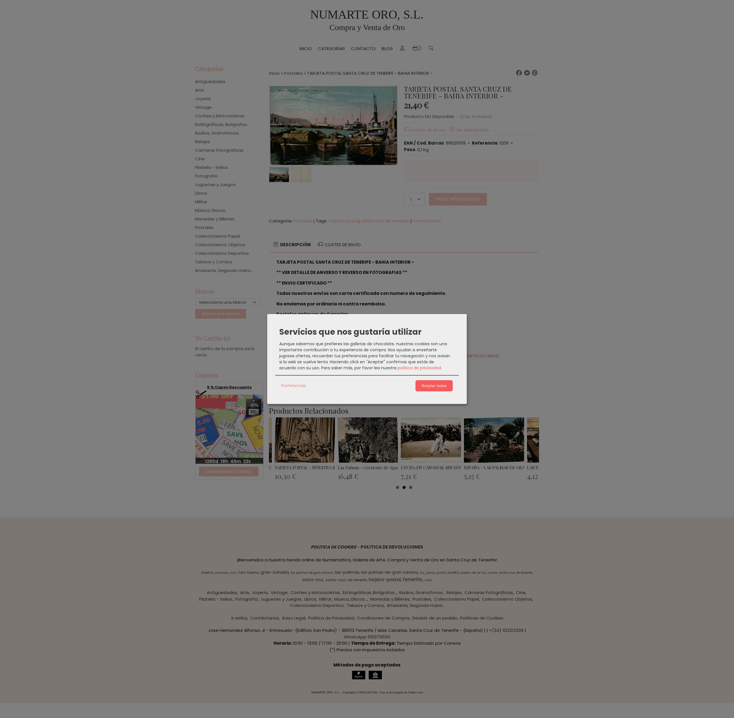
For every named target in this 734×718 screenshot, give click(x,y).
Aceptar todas (434, 385)
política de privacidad (419, 368)
